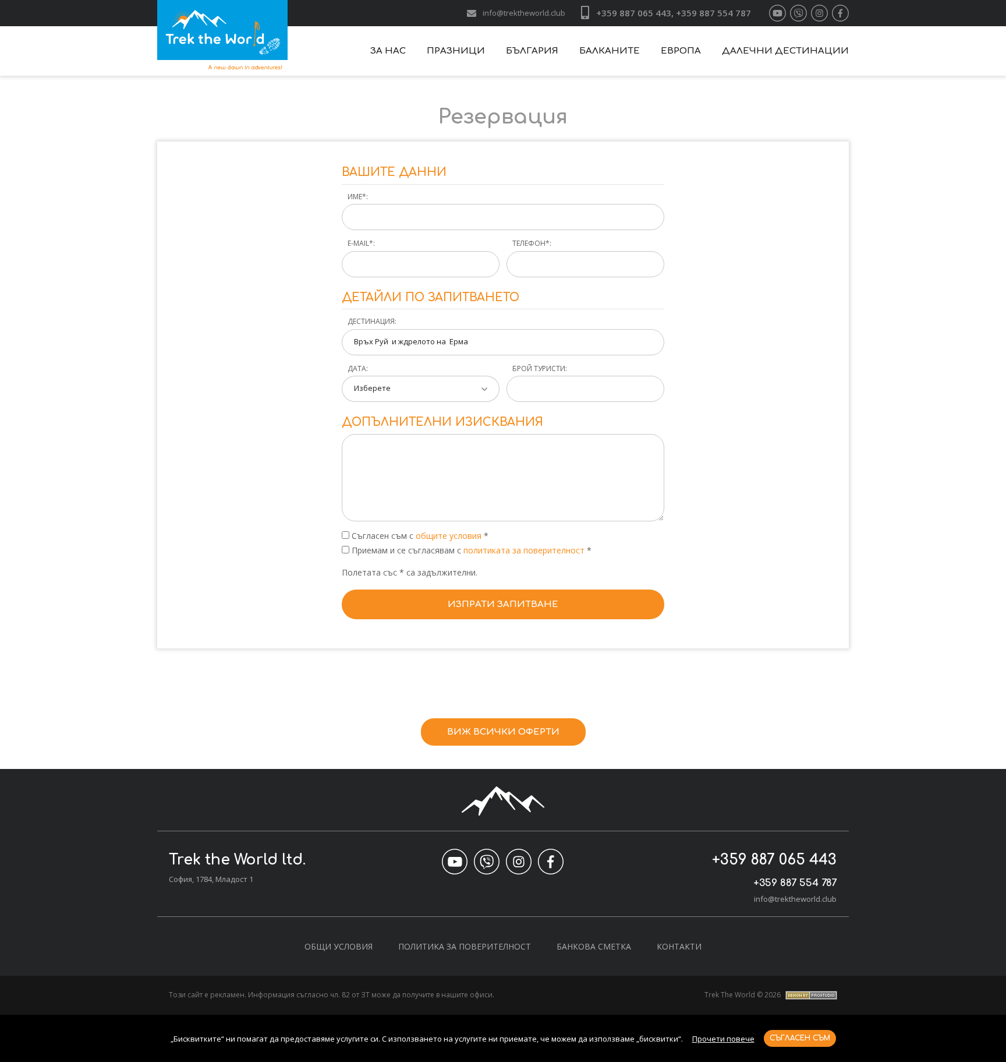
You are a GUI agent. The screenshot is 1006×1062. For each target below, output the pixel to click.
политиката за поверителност (525, 550)
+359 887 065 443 (774, 860)
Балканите (609, 51)
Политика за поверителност (464, 946)
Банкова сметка (594, 946)
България (532, 51)
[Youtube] (777, 13)
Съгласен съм (800, 1038)
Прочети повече (723, 1038)
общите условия (448, 535)
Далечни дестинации (785, 51)
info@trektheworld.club (524, 13)
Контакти (679, 946)
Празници (456, 51)
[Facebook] (840, 13)
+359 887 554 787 (795, 882)
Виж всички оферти (503, 732)
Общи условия (338, 946)
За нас (388, 51)
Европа (681, 51)
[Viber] (798, 13)
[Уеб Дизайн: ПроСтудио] (809, 995)
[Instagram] (819, 13)
